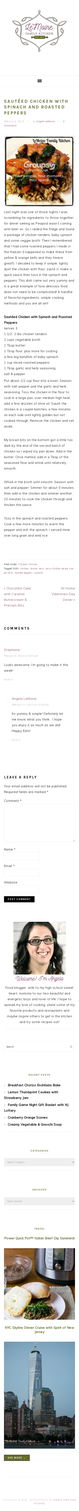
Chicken (23, 564)
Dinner (33, 564)
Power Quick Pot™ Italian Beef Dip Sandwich (39, 1238)
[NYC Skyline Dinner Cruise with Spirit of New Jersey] (39, 1396)
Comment (13, 801)
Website (10, 882)
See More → (17, 1457)
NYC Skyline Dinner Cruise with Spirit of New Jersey (39, 1330)
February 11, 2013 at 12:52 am (30, 704)
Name (10, 849)
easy (41, 568)
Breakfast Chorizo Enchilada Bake (34, 1085)
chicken (24, 568)
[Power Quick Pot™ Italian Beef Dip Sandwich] (39, 1285)
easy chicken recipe (57, 568)
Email (9, 866)
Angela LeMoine (24, 699)
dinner (34, 568)
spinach (38, 572)
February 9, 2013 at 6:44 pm (21, 655)
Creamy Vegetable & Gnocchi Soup (35, 1124)
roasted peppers (24, 572)
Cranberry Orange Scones (28, 1117)
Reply (8, 679)
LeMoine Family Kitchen (39, 36)
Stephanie (12, 650)
